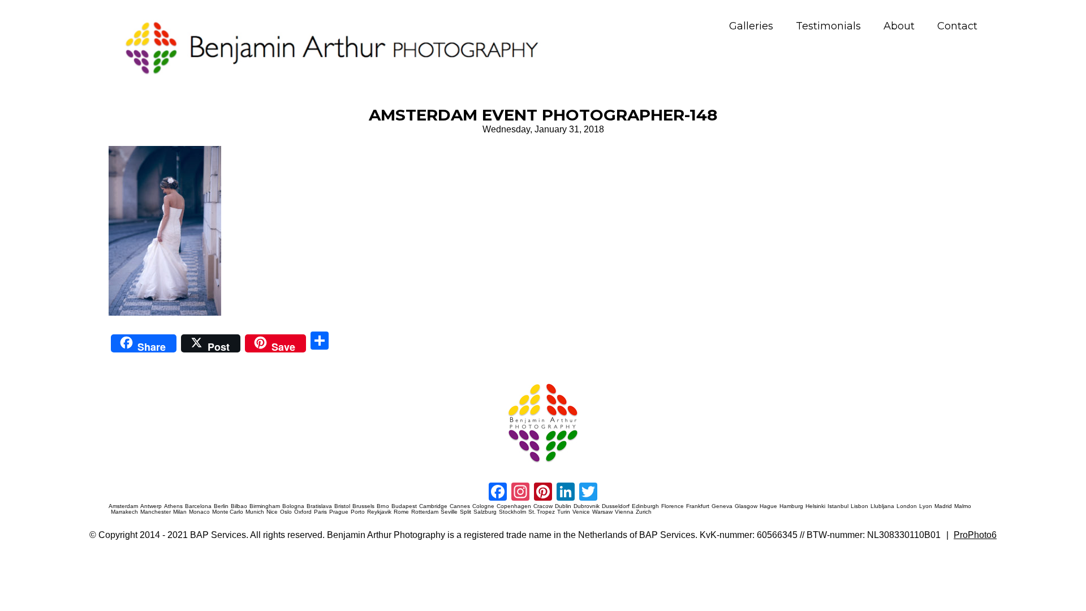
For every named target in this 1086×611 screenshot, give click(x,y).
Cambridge (433, 506)
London (907, 506)
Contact (957, 26)
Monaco (199, 512)
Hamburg (791, 506)
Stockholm (512, 512)
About (899, 26)
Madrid (943, 506)
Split (465, 512)
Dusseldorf (616, 506)
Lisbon (859, 506)
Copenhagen (514, 506)
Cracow (543, 506)
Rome (401, 512)
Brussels (363, 506)
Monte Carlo (227, 512)
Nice (272, 512)
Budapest (404, 506)
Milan (180, 512)
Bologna (293, 506)
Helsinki (815, 506)
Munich (254, 512)
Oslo (286, 512)
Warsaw (602, 512)
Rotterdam (424, 512)
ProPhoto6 (975, 535)
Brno (383, 506)
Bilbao (239, 506)
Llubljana (882, 506)
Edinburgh (645, 506)
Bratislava (319, 506)
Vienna (624, 512)
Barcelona (198, 506)
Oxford (303, 512)
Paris (320, 512)
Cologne (483, 506)
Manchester (155, 512)
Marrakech (124, 512)
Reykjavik (379, 512)
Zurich (644, 512)
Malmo (962, 506)
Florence (672, 506)
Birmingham (264, 506)
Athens (173, 506)
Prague (338, 512)
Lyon (925, 506)
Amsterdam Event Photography (635, 381)
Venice (581, 512)
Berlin (221, 506)
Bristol (342, 506)
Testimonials (828, 26)
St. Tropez (541, 512)
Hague (768, 506)
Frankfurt (697, 506)
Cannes (460, 506)
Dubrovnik (587, 506)
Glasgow (746, 506)
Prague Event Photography (126, 381)
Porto (358, 512)
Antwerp (151, 506)
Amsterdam (123, 506)
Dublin (563, 506)
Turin (563, 512)
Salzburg (485, 512)
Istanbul (838, 506)
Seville (449, 512)
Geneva (722, 506)
